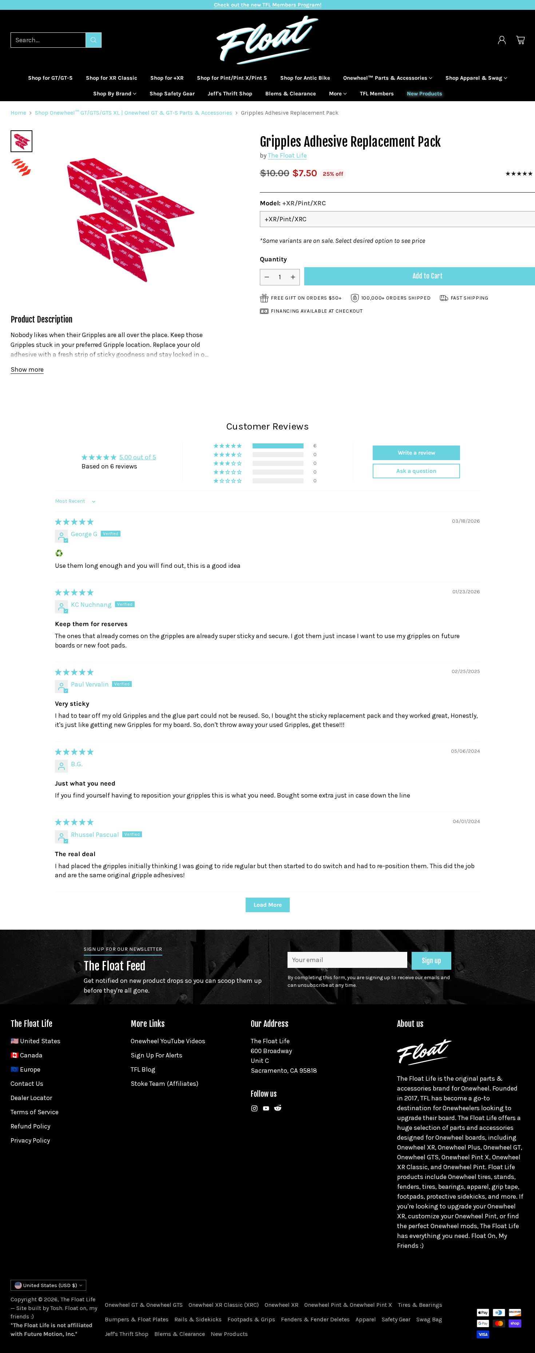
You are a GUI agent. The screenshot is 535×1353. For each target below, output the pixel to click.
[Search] (94, 40)
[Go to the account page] (502, 40)
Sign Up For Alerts (156, 1055)
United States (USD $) (50, 1285)
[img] (74, 522)
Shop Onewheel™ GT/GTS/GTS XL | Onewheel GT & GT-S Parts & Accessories (133, 112)
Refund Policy (30, 1126)
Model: (293, 203)
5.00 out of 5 (137, 457)
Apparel (366, 1319)
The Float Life (287, 155)
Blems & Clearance (179, 1333)
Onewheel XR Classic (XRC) (224, 1304)
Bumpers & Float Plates (137, 1319)
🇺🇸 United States (35, 1041)
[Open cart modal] (520, 40)
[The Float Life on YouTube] (266, 1110)
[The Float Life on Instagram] (254, 1110)
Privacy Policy (30, 1140)
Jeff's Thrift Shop (126, 1333)
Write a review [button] (416, 452)
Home (18, 112)
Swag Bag (429, 1319)
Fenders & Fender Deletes (315, 1319)
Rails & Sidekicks (198, 1319)
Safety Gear (396, 1319)
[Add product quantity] (293, 277)
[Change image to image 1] (21, 141)
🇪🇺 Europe (25, 1069)
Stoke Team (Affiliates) (164, 1084)
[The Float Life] (267, 40)
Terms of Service (35, 1112)
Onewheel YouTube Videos (168, 1041)
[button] (228, 445)
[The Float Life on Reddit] (277, 1110)
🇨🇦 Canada (27, 1055)
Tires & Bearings (420, 1304)
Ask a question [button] (416, 470)
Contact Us (27, 1084)
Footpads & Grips (251, 1319)
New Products (229, 1333)
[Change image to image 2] (21, 167)
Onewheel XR (281, 1304)
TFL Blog (143, 1069)
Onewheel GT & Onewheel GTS (144, 1304)
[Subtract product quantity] (266, 277)
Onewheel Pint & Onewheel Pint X (348, 1304)
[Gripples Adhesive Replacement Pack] (125, 216)
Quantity (273, 259)
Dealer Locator (31, 1098)
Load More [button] (268, 904)
